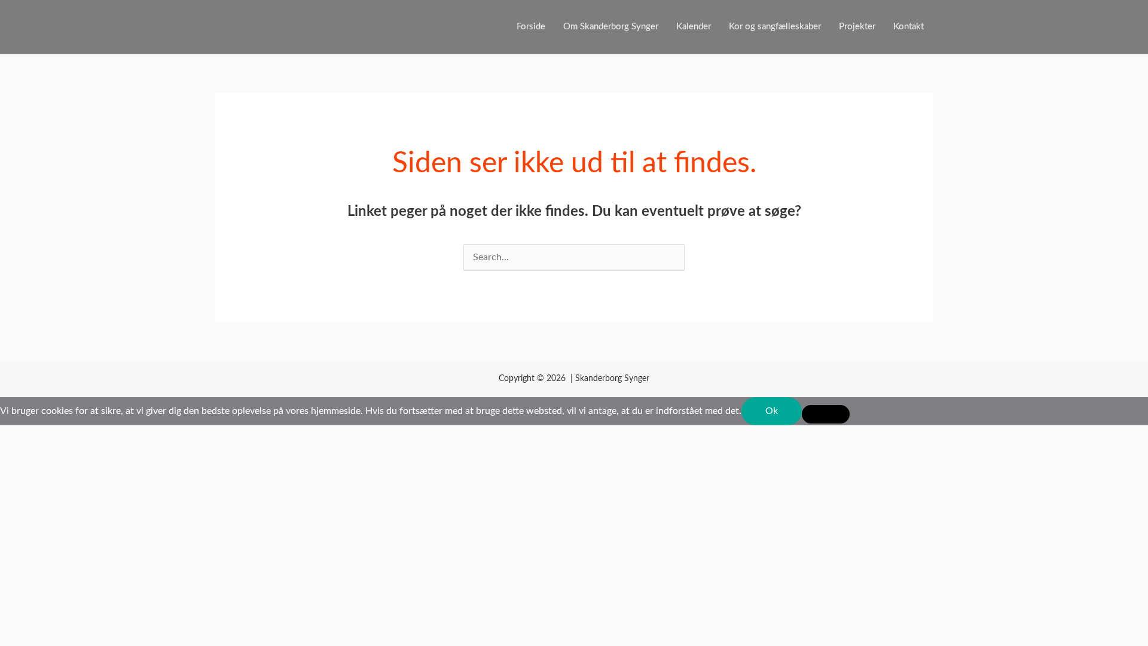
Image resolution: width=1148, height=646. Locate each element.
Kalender (693, 26)
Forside (531, 26)
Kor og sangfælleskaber (775, 26)
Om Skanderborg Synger (610, 26)
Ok (771, 411)
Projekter (857, 26)
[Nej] (826, 414)
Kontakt (908, 26)
